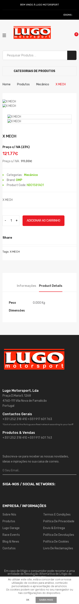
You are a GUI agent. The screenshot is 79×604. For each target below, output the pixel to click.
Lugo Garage (11, 528)
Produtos (23, 84)
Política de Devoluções (58, 535)
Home (7, 84)
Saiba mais (46, 599)
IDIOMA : (68, 14)
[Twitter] (24, 237)
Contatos (9, 548)
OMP (19, 180)
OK (27, 599)
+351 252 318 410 (15, 419)
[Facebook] (5, 15)
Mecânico (42, 84)
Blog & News (11, 541)
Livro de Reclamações (58, 548)
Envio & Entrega (54, 528)
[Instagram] (9, 15)
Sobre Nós (9, 514)
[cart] (73, 35)
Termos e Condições (57, 514)
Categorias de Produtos (34, 71)
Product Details (50, 286)
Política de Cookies (56, 541)
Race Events (11, 535)
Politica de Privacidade (58, 521)
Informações (26, 286)
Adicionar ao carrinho (43, 220)
